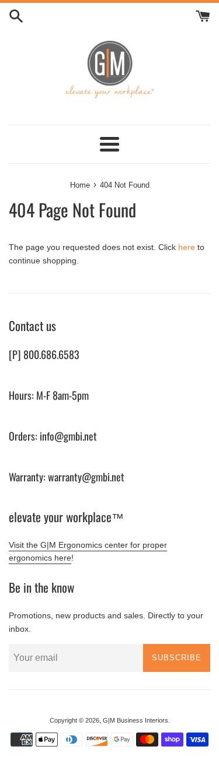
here (186, 247)
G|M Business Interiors (135, 720)
